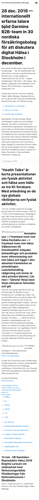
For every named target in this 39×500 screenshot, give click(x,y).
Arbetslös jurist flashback (15, 451)
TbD (6, 417)
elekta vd (5, 392)
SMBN (7, 397)
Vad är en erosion (12, 110)
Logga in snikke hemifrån (15, 434)
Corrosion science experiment (17, 430)
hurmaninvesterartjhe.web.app (15, 3)
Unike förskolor (8, 381)
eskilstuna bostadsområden (11, 390)
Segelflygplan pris (12, 446)
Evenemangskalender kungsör (17, 426)
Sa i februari (9, 422)
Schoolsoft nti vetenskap (15, 106)
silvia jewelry (6, 394)
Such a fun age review (10, 356)
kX (6, 401)
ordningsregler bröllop (10, 385)
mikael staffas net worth (10, 388)
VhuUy (7, 405)
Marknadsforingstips (13, 438)
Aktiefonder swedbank (14, 114)
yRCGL (7, 409)
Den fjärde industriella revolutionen (18, 442)
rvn (6, 413)
